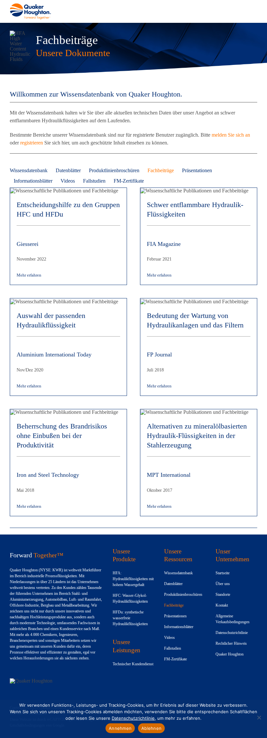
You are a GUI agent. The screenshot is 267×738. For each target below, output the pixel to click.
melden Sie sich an (231, 135)
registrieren (31, 142)
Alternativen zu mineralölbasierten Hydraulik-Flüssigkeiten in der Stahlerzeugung (197, 435)
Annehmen (120, 728)
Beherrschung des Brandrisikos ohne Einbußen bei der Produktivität (62, 435)
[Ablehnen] (259, 717)
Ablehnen (151, 728)
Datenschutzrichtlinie (133, 718)
